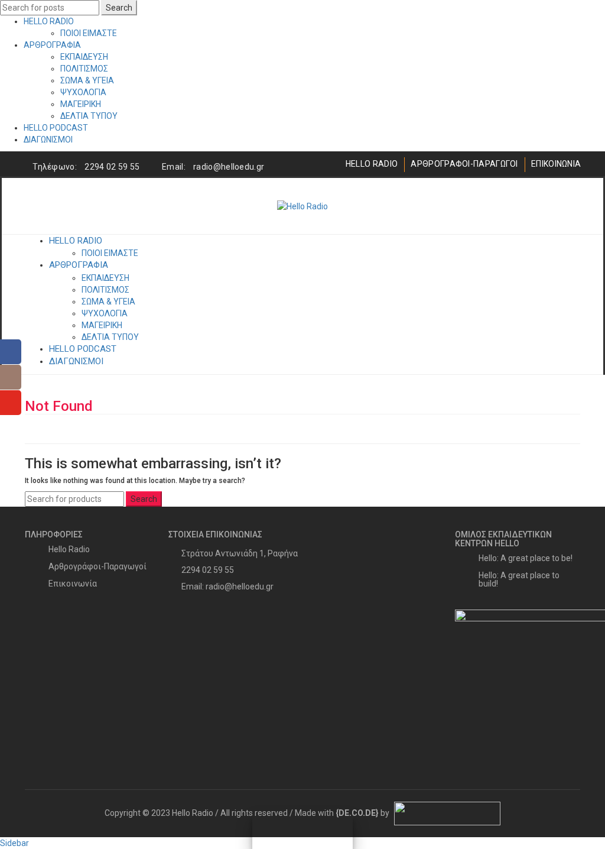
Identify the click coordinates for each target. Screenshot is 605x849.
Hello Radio (69, 549)
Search (119, 7)
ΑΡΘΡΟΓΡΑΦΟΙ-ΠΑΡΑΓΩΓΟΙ (464, 163)
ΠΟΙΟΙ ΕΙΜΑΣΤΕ (88, 33)
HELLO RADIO (49, 21)
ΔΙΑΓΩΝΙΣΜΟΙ (48, 139)
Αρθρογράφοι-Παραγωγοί (97, 566)
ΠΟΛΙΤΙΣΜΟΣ (84, 68)
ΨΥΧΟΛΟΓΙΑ (83, 92)
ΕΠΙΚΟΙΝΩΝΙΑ (556, 163)
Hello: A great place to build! (519, 579)
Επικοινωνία (72, 583)
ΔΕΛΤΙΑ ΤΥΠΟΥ (89, 116)
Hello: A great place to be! (526, 558)
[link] (357, 813)
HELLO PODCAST (56, 127)
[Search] (571, 206)
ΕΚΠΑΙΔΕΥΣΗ (84, 56)
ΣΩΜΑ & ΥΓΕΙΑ (87, 80)
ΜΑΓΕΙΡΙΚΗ (80, 104)
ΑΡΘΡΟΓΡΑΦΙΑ (52, 45)
